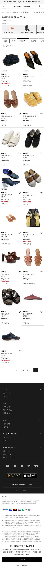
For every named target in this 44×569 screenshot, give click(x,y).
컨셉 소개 (6, 393)
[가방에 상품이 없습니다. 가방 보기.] (39, 6)
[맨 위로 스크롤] (35, 370)
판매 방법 (6, 424)
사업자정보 (38, 500)
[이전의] (17, 370)
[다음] (27, 370)
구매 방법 (6, 407)
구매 (4, 403)
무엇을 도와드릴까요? (10, 434)
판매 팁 (6, 427)
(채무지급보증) (10, 517)
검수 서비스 (7, 410)
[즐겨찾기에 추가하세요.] (19, 74)
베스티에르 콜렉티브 (9, 447)
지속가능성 (7, 454)
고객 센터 (6, 437)
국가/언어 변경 (22, 565)
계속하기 (22, 560)
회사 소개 (6, 451)
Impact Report (8, 457)
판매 (4, 420)
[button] (39, 6)
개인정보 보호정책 (21, 490)
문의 (5, 440)
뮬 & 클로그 (27, 12)
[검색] (4, 7)
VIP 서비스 (7, 396)
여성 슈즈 (16, 12)
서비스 (5, 389)
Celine (8, 12)
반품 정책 (6, 413)
